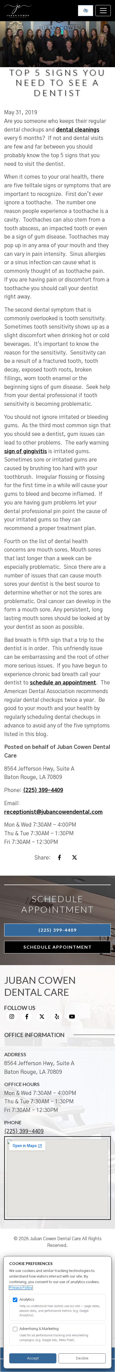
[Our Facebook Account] (26, 1020)
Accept (33, 1358)
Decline (82, 1358)
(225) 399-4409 (43, 790)
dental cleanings (77, 130)
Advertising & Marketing (39, 1329)
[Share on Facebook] (59, 859)
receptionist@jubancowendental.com (53, 812)
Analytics (27, 1299)
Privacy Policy (20, 1288)
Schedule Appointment (57, 947)
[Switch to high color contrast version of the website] (85, 10)
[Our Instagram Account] (11, 1020)
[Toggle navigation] (103, 10)
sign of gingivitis (25, 451)
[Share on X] (74, 859)
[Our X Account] (42, 1020)
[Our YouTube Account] (72, 1020)
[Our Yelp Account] (57, 1020)
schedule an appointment (63, 683)
